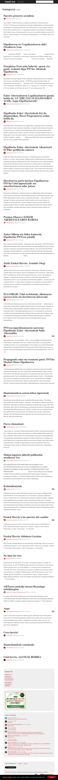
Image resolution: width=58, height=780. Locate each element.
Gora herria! (11, 632)
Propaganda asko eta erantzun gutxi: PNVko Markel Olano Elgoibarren (29, 360)
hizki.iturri (8, 18)
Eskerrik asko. (11, 725)
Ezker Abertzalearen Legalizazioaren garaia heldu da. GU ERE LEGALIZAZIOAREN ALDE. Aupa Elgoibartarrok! (29, 98)
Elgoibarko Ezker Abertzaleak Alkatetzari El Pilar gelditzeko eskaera (28, 148)
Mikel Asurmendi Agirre (13, 736)
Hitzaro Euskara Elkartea (12, 460)
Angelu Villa (11, 747)
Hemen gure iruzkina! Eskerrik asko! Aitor (17, 719)
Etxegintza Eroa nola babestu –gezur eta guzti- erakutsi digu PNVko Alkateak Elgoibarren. (27, 68)
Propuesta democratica (11, 520)
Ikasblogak (20, 1)
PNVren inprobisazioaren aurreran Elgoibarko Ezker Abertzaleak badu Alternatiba (24, 330)
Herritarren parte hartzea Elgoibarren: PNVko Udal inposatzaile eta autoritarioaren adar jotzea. (26, 183)
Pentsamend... (9, 678)
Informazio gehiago (7, 778)
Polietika (8, 489)
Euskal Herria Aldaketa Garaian (22, 536)
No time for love (13, 555)
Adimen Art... (9, 674)
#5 (15, 731)
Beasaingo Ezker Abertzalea (12, 611)
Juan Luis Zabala (12, 742)
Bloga (25, 763)
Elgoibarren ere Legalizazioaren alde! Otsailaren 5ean (25, 45)
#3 (29, 724)
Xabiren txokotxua (10, 396)
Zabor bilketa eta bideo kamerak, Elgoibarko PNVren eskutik (23, 235)
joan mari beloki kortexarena (15, 724)
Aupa (7, 608)
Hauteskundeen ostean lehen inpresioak (26, 393)
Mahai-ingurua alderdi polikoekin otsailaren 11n (23, 456)
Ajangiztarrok (9, 660)
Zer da (20, 763)
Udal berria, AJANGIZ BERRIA (22, 657)
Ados (51, 777)
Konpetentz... (9, 684)
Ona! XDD (10, 722)
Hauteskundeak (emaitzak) (19, 644)
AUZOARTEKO (9, 635)
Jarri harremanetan (10, 763)
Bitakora (41, 772)
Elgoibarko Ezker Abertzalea (12, 50)
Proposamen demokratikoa (12, 539)
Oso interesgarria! (12, 729)
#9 (21, 747)
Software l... (8, 676)
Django (24, 772)
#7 (15, 739)
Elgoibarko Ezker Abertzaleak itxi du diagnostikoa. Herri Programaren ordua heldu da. (26, 115)
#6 (26, 735)
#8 (24, 742)
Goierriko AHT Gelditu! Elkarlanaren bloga (15, 592)
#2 (15, 721)
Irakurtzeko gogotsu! (12, 740)
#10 (24, 751)
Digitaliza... (8, 686)
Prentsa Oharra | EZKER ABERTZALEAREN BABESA (21, 218)
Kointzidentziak (13, 486)
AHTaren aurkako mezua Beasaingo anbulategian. (24, 587)
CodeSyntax (8, 772)
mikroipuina (8, 682)
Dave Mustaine (9, 680)
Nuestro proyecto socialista (19, 16)
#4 (15, 727)
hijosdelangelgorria (10, 427)
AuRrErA (8, 558)
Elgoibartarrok (9, 74)
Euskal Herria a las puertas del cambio (26, 517)
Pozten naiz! (10, 737)
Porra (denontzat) (14, 424)
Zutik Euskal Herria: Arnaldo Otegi (24, 263)
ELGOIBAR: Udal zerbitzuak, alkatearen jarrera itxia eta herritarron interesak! (27, 295)
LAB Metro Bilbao (10, 222)
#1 (15, 717)
